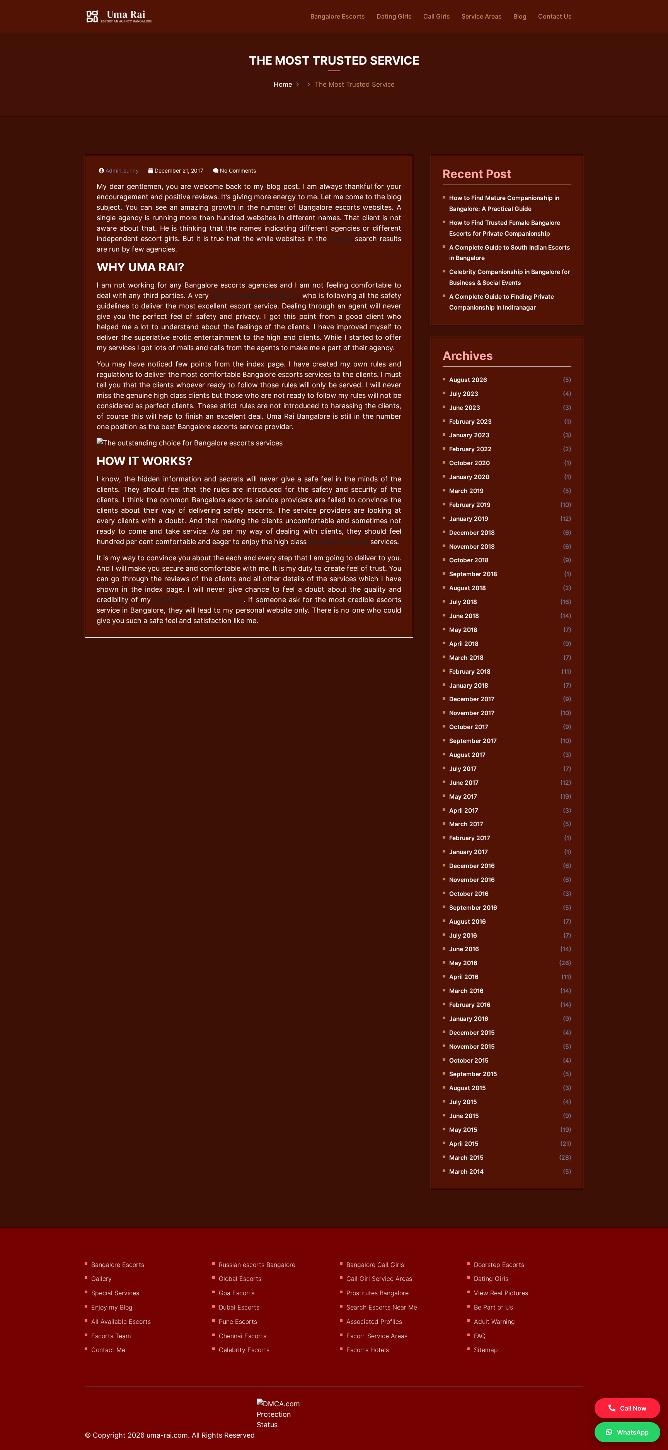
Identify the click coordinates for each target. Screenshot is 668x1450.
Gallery (101, 1278)
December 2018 (472, 532)
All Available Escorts (121, 1321)
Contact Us (555, 16)
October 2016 (469, 893)
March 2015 (466, 1157)
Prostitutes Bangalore (377, 1293)
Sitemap (486, 1350)
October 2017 (468, 727)
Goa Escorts (236, 1293)
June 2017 (464, 782)
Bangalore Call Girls (375, 1265)
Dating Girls (394, 16)
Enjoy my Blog (112, 1307)
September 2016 (473, 907)
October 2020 (469, 463)
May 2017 (463, 796)
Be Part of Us (493, 1307)
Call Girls (436, 16)
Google (341, 239)
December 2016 (472, 866)
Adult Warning (494, 1321)
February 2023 (470, 421)
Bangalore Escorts (337, 16)
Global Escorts (240, 1278)
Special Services (115, 1293)
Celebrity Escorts (244, 1350)
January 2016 (468, 1018)
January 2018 (468, 685)
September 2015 (473, 1074)
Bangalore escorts (338, 542)
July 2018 (463, 602)
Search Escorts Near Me (381, 1307)
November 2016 (472, 879)
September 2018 (473, 574)
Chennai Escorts (242, 1336)
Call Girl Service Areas (379, 1278)
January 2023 (469, 435)
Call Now (632, 1408)
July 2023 (463, 393)
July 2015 (463, 1102)
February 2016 (470, 1004)
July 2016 (463, 935)
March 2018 (466, 657)
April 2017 (463, 810)
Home (283, 84)
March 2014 (466, 1171)
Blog (520, 16)
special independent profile (255, 295)
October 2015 (469, 1060)
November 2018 (472, 546)
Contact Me (108, 1350)
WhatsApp (632, 1432)
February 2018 (470, 671)
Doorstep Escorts (499, 1265)
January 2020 (469, 477)
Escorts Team (111, 1336)
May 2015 (463, 1129)
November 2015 (472, 1046)
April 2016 (464, 977)
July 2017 (463, 768)
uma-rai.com (167, 1435)
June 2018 (464, 616)
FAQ (480, 1336)
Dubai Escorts (239, 1307)
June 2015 (464, 1116)
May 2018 (463, 629)
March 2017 (466, 824)
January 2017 (468, 852)
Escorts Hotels (367, 1350)
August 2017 (467, 754)
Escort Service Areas (376, 1336)
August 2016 (467, 921)
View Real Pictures (501, 1293)
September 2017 (473, 741)
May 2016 (463, 963)
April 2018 (464, 643)
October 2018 (469, 560)
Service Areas (482, 16)
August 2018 (467, 588)
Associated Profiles (374, 1321)
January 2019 (468, 518)
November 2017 (471, 713)
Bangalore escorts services (198, 600)
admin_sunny (122, 170)
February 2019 (470, 504)
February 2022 (470, 449)
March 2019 (466, 491)
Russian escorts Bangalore (257, 1265)
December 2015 (472, 1032)
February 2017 (469, 838)
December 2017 (471, 699)
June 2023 (464, 407)
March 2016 (466, 991)
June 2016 (464, 949)
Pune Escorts (238, 1321)
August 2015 (467, 1088)
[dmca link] (288, 1417)
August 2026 (468, 379)
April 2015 (464, 1143)
